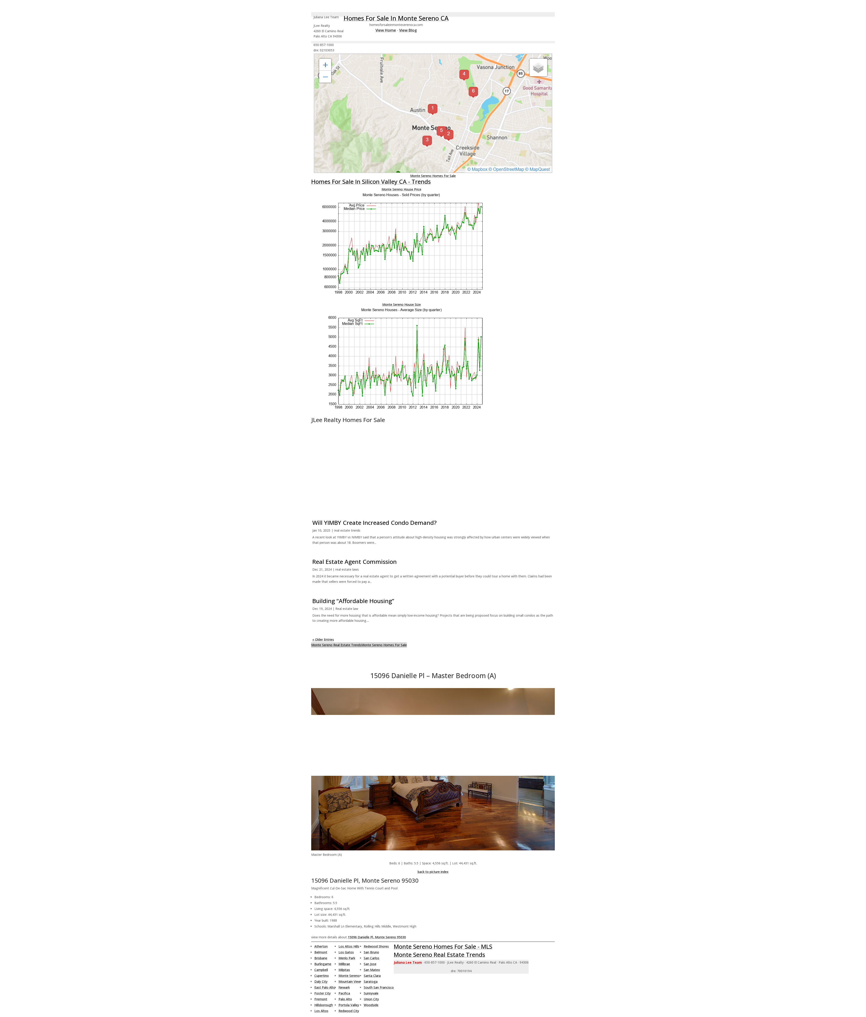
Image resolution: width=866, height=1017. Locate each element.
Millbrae (344, 964)
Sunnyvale (371, 993)
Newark (344, 987)
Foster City (322, 993)
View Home (385, 30)
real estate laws (347, 569)
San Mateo (372, 970)
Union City (371, 999)
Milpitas (344, 970)
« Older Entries (323, 639)
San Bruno (371, 952)
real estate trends (347, 530)
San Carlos (371, 958)
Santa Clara (372, 975)
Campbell (321, 970)
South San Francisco (379, 987)
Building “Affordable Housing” (353, 601)
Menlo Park (347, 958)
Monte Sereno (349, 975)
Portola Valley (349, 1005)
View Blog (408, 30)
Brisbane (320, 958)
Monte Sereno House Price (401, 189)
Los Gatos (346, 952)
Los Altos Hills (349, 946)
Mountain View (350, 981)
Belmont (320, 952)
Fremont (320, 999)
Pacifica (344, 993)
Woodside (371, 1005)
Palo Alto (345, 999)
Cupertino (321, 975)
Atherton (321, 946)
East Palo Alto (324, 987)
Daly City (320, 981)
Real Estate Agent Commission (354, 562)
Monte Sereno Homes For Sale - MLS (443, 946)
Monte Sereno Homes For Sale (433, 176)
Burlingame (322, 964)
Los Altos (321, 1011)
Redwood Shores (376, 946)
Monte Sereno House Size (401, 304)
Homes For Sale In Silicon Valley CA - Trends (371, 181)
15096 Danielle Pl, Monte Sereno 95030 (377, 937)
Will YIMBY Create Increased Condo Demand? (374, 523)
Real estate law (346, 608)
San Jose (370, 964)
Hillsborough (323, 1005)
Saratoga (371, 981)
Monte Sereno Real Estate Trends (336, 645)
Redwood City (349, 1011)
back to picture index (433, 872)
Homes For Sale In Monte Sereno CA (396, 18)
